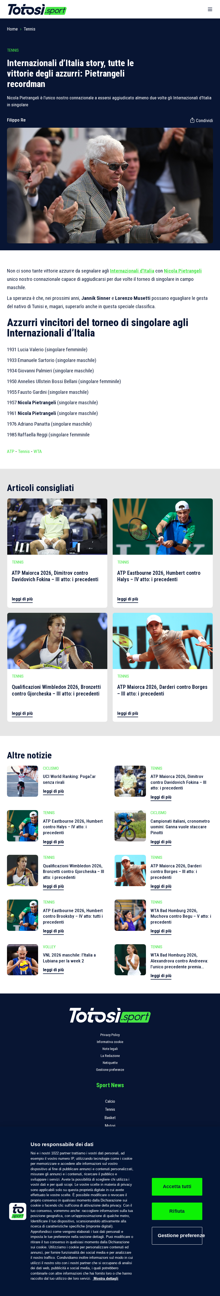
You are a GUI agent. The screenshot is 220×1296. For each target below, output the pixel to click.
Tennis (29, 29)
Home (12, 29)
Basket (110, 1117)
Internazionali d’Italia (132, 271)
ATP (10, 451)
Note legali (110, 1049)
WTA (38, 451)
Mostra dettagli (105, 1278)
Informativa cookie (110, 1042)
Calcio (110, 1101)
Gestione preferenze (110, 1070)
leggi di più (22, 599)
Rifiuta (177, 1211)
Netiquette (110, 1063)
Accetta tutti (177, 1186)
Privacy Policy (110, 1035)
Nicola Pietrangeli (183, 271)
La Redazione (110, 1056)
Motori (110, 1125)
